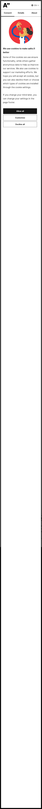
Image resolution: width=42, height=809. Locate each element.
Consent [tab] (8, 13)
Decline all (20, 124)
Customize (20, 118)
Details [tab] (21, 13)
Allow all (20, 111)
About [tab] (34, 13)
